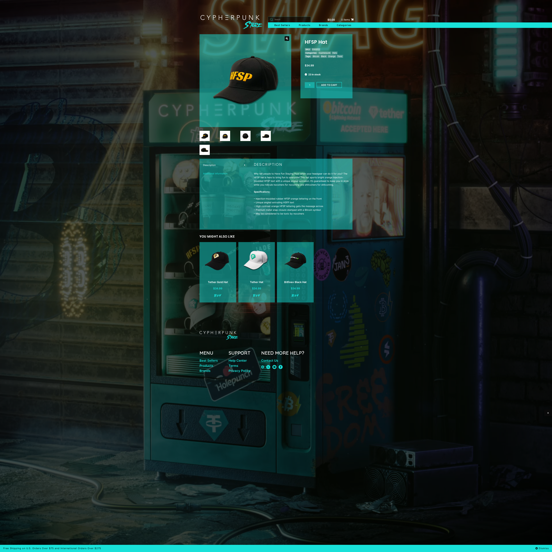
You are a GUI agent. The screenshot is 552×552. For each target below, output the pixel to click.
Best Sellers (282, 25)
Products (304, 25)
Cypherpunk (324, 53)
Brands (323, 25)
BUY (218, 296)
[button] (287, 38)
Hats (334, 53)
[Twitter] (268, 367)
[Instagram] (274, 367)
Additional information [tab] (215, 173)
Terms (233, 366)
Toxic (339, 56)
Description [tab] (209, 165)
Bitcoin (316, 56)
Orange (331, 56)
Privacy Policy (239, 371)
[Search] (271, 19)
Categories (344, 25)
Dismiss (544, 548)
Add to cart (329, 85)
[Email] (262, 367)
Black (323, 56)
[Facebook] (281, 367)
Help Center (238, 360)
